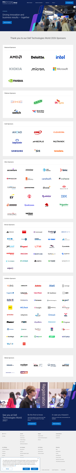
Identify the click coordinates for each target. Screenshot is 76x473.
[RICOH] (24, 253)
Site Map (3, 436)
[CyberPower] (38, 293)
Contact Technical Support (42, 437)
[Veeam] (52, 336)
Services (3, 455)
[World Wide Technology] (38, 111)
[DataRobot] (52, 293)
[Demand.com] (10, 365)
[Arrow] (29, 170)
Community (58, 435)
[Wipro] (10, 268)
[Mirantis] (52, 246)
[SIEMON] (66, 329)
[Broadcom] (12, 179)
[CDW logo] (38, 132)
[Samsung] (17, 150)
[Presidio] (52, 322)
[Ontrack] (52, 314)
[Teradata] (59, 150)
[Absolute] (10, 285)
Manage (7, 468)
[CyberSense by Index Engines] (38, 239)
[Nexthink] (24, 314)
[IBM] (64, 196)
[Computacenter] (17, 141)
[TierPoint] (38, 336)
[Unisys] (24, 261)
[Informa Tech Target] (52, 365)
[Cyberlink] (24, 293)
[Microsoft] (60, 69)
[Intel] (60, 57)
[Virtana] (66, 336)
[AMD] (15, 57)
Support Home (40, 435)
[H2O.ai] (10, 307)
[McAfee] (10, 314)
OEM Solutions (40, 451)
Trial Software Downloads (60, 461)
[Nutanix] (59, 141)
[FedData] (24, 300)
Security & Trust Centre (60, 459)
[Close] (38, 458)
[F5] (29, 196)
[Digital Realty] (66, 293)
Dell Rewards (58, 451)
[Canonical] (29, 179)
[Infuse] (66, 365)
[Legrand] (24, 246)
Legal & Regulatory (55, 469)
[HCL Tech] (24, 307)
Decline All (26, 468)
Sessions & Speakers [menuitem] (38, 2)
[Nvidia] (15, 81)
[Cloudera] (59, 132)
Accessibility (63, 469)
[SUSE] (24, 336)
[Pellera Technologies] (38, 322)
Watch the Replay (7, 22)
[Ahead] (17, 132)
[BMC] (64, 170)
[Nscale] (38, 141)
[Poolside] (66, 246)
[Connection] (12, 187)
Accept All (34, 468)
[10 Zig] (24, 285)
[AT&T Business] (46, 170)
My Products (22, 441)
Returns (39, 439)
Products (3, 451)
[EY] (12, 196)
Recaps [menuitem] (53, 2)
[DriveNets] (66, 231)
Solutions (3, 453)
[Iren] (38, 102)
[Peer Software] (24, 322)
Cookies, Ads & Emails (45, 469)
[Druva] (46, 187)
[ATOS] (52, 285)
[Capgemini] (10, 293)
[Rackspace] (10, 253)
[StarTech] (52, 253)
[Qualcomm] (29, 205)
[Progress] (66, 322)
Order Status (22, 437)
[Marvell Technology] (52, 307)
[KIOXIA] (15, 69)
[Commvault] (38, 231)
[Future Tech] (24, 239)
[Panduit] (10, 322)
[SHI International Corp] (38, 150)
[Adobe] (38, 285)
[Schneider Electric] (64, 205)
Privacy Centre (58, 457)
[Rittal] (52, 329)
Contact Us (58, 437)
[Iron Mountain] (66, 239)
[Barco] (24, 231)
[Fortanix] (38, 300)
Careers (21, 451)
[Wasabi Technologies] (52, 261)
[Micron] (38, 69)
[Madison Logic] (10, 372)
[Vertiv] (38, 261)
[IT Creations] (12, 205)
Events (57, 453)
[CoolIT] (52, 231)
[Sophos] (38, 253)
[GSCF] (66, 300)
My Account (22, 435)
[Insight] (38, 307)
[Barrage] (66, 285)
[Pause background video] (74, 7)
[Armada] (10, 231)
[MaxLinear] (66, 307)
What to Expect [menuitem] (29, 2)
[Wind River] (66, 261)
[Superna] (66, 253)
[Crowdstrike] (29, 187)
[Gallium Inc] (38, 314)
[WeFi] (10, 343)
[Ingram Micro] (52, 239)
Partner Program (41, 453)
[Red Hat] (46, 205)
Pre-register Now (32, 423)
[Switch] (16, 112)
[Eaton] (10, 239)
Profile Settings (22, 439)
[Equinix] (64, 187)
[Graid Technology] (52, 300)
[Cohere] (64, 179)
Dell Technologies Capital (24, 453)
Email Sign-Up (58, 455)
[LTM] (38, 246)
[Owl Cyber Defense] (66, 314)
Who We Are (22, 449)
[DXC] (16, 102)
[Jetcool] (10, 246)
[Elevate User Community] (10, 300)
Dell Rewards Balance (24, 443)
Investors (21, 455)
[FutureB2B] (38, 365)
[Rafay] (24, 329)
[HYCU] (46, 196)
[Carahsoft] (46, 179)
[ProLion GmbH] (10, 329)
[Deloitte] (38, 57)
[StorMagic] (10, 336)
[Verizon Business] (29, 214)
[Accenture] (12, 170)
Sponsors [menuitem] (47, 2)
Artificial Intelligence (5, 449)
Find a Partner (40, 449)
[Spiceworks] (24, 372)
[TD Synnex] (10, 261)
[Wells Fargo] (24, 343)
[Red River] (38, 329)
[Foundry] (24, 365)
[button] (4, 433)
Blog (56, 449)
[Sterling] (12, 214)
